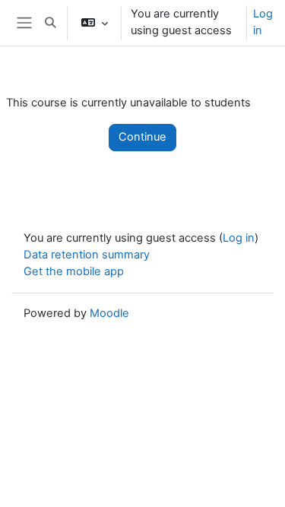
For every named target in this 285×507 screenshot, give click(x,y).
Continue (142, 137)
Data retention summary (87, 254)
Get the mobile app (74, 271)
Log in (263, 22)
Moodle (109, 313)
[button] (50, 23)
